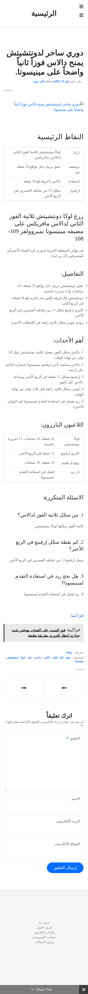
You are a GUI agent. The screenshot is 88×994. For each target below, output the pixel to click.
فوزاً (23, 657)
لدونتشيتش (12, 657)
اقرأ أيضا (77, 616)
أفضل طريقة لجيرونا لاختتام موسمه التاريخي (24, 688)
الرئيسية (44, 13)
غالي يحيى (39, 81)
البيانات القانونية (44, 932)
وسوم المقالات (44, 942)
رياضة (69, 652)
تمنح (68, 657)
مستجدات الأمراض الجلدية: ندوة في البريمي (64, 688)
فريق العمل (44, 927)
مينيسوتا (79, 661)
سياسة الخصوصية (44, 937)
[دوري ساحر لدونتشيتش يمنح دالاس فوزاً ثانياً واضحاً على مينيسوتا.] (44, 104)
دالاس (47, 657)
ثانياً (62, 657)
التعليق (76, 738)
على (30, 657)
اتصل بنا (44, 922)
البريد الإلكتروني (68, 821)
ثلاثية (55, 657)
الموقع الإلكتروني (67, 844)
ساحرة (38, 657)
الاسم (76, 799)
